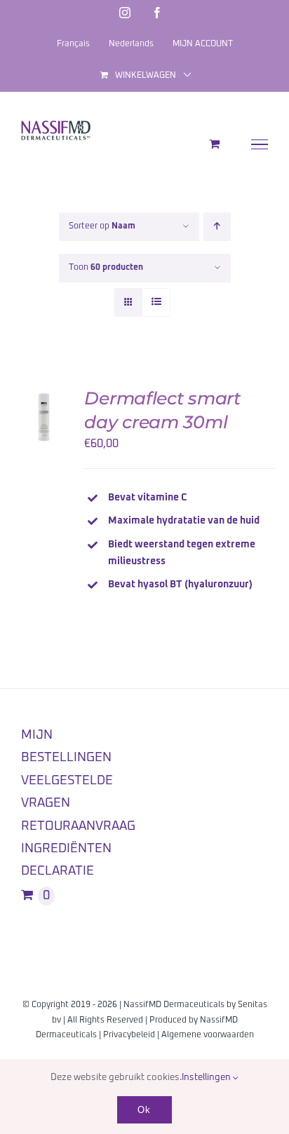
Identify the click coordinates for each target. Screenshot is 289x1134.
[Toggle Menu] (260, 144)
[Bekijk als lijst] (156, 302)
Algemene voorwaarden (207, 1035)
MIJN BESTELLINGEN (66, 746)
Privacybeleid (129, 1035)
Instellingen (207, 1077)
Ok (144, 1110)
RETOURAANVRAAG (78, 826)
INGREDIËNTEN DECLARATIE (66, 859)
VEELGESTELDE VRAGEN (67, 791)
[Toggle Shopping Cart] (214, 143)
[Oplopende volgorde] (217, 226)
